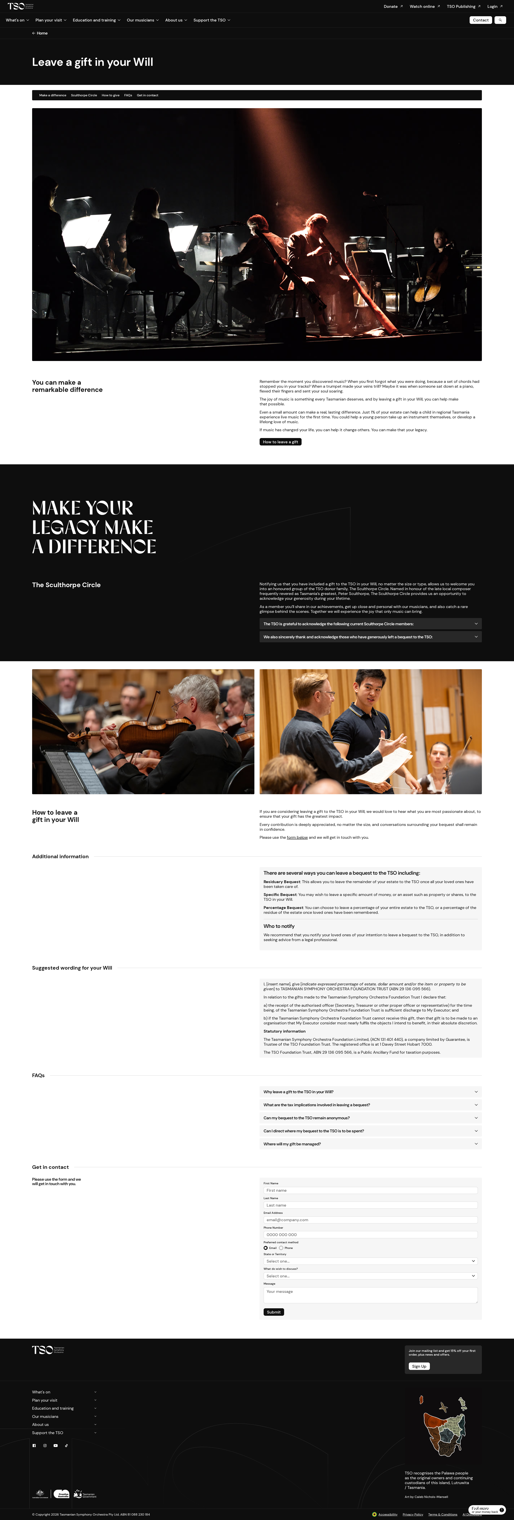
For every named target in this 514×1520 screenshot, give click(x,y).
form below (297, 837)
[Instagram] (45, 1446)
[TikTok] (66, 1446)
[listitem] (270, 1248)
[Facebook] (34, 1446)
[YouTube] (56, 1446)
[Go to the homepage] (48, 1350)
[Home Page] (21, 6)
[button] (17, 20)
